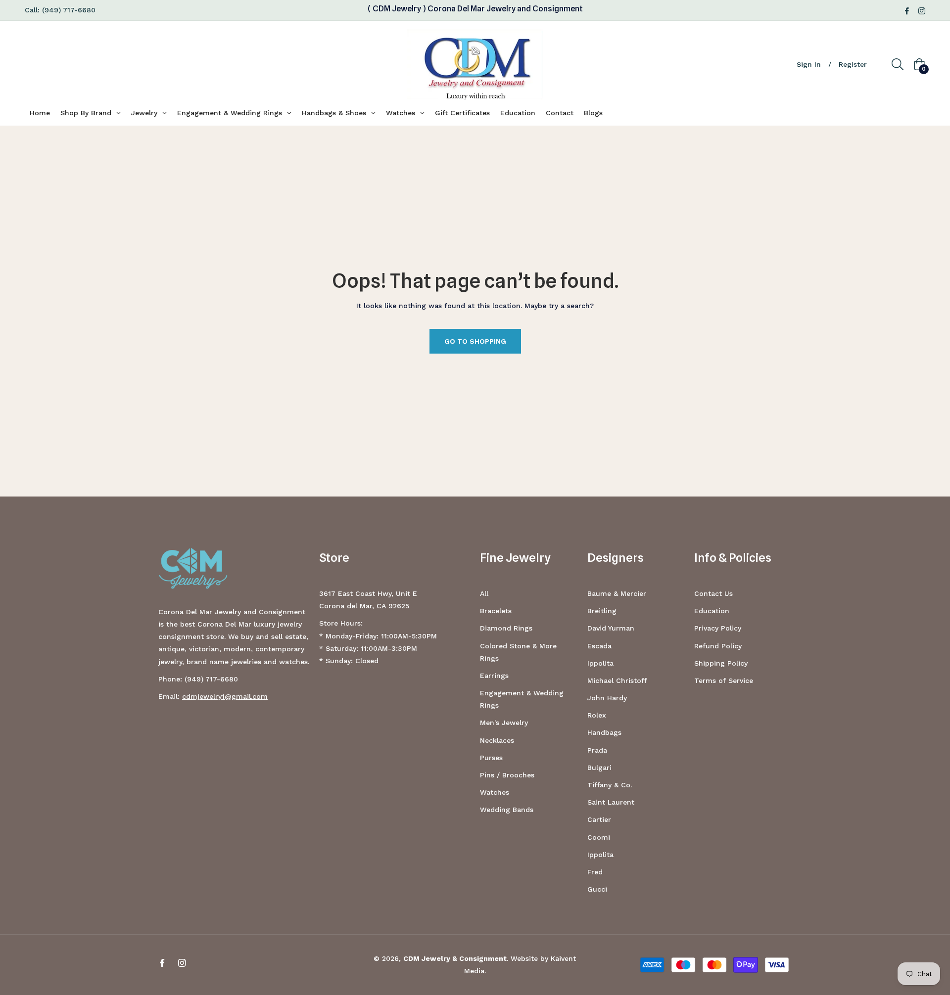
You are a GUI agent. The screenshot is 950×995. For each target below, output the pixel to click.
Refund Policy (718, 646)
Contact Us (713, 593)
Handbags (604, 732)
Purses (491, 758)
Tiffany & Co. (609, 785)
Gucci (597, 889)
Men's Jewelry (504, 722)
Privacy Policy (717, 628)
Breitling (602, 611)
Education (711, 611)
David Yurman (610, 628)
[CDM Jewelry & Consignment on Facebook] (906, 10)
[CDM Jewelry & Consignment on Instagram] (921, 10)
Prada (597, 750)
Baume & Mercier (616, 593)
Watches (494, 792)
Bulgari (599, 767)
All (484, 593)
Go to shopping (475, 341)
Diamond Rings (506, 628)
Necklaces (497, 740)
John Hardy (607, 698)
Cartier (599, 819)
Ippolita (600, 663)
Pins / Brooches (507, 775)
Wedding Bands (506, 810)
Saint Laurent (610, 802)
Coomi (598, 837)
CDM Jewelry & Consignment (455, 958)
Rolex (596, 715)
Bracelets (496, 611)
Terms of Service (723, 680)
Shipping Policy (721, 663)
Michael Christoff (617, 680)
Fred (595, 872)
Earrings (494, 675)
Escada (599, 646)
